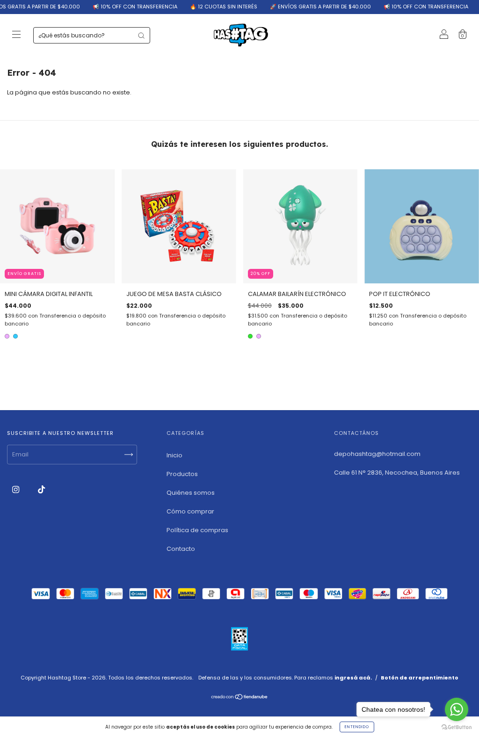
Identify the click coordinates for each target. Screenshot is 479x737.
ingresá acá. (353, 677)
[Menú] (16, 35)
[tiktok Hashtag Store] (41, 489)
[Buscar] (141, 35)
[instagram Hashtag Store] (16, 489)
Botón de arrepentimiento (419, 677)
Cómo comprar (190, 511)
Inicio (174, 455)
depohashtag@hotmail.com (377, 453)
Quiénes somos (191, 492)
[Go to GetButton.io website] (457, 727)
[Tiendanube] (239, 697)
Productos (182, 474)
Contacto (181, 548)
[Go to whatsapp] (456, 709)
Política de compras (197, 530)
